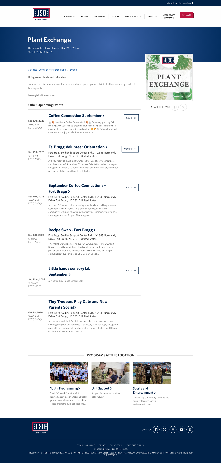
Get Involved (132, 16)
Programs (99, 16)
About (151, 16)
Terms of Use (116, 445)
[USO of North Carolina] (41, 8)
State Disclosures (135, 445)
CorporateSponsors (169, 16)
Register (131, 117)
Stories (115, 16)
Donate (186, 15)
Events (84, 16)
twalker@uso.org (86, 445)
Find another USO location (178, 3)
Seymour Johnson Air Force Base (47, 69)
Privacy (102, 445)
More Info (130, 149)
